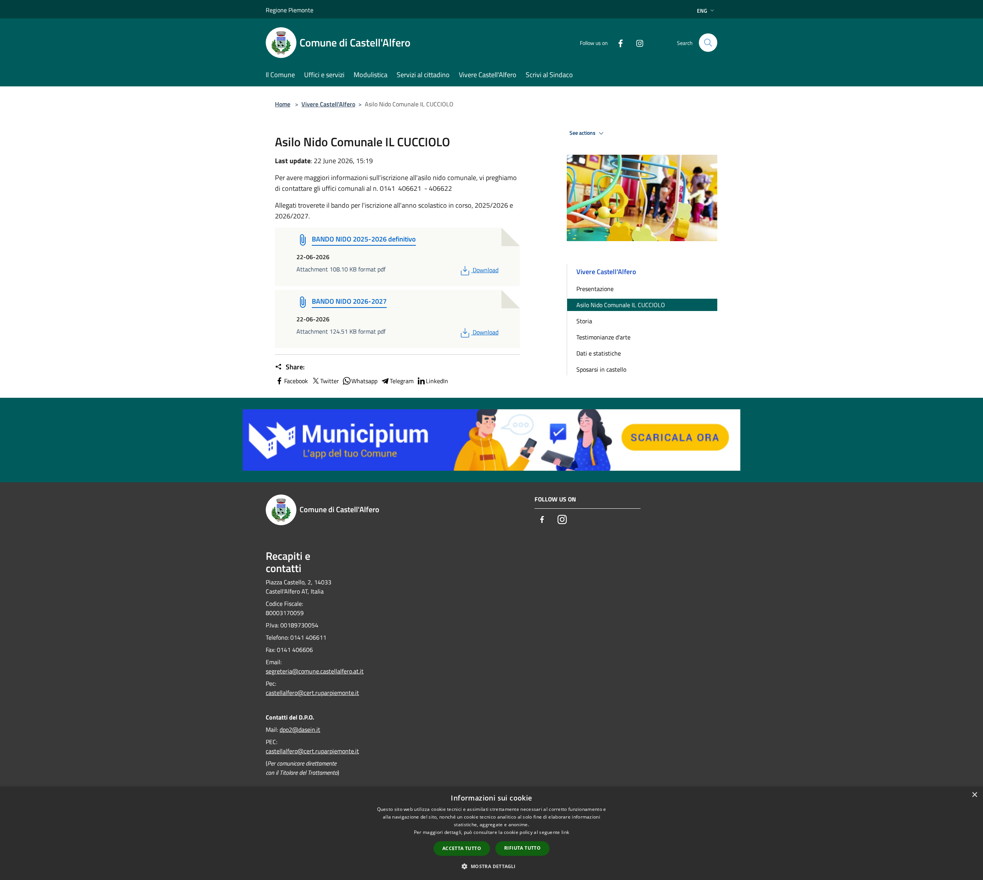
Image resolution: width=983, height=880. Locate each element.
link (565, 832)
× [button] (974, 795)
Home (282, 104)
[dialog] (491, 833)
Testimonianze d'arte (603, 337)
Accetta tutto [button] (461, 848)
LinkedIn (437, 380)
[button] (491, 866)
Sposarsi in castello (601, 369)
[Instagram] (636, 42)
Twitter (329, 380)
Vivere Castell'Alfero (328, 104)
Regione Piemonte (289, 10)
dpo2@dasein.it (300, 729)
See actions (583, 133)
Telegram (402, 380)
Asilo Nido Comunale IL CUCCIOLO (620, 304)
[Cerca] (708, 42)
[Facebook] (617, 42)
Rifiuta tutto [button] (522, 848)
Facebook (296, 380)
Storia (584, 321)
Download (485, 270)
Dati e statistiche (598, 353)
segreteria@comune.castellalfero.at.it (315, 671)
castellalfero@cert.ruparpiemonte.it (312, 692)
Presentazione (595, 288)
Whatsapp (364, 380)
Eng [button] (702, 11)
